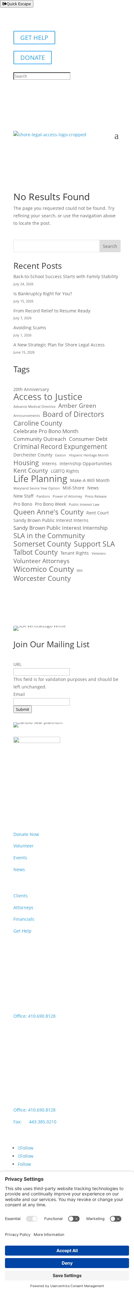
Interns (49, 463)
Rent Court (97, 513)
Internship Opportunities (86, 463)
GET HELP (34, 37)
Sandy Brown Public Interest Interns (51, 520)
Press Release (96, 496)
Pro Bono (22, 504)
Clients (20, 896)
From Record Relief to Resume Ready (51, 311)
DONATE (32, 57)
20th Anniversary (31, 389)
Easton (60, 455)
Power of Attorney (67, 496)
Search (110, 246)
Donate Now (26, 834)
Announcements (26, 415)
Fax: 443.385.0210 (35, 1122)
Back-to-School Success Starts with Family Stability (66, 276)
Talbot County (35, 552)
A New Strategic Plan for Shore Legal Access (59, 345)
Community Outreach (39, 438)
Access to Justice (47, 397)
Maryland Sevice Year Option (36, 488)
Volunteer (23, 846)
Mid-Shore (73, 488)
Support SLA (94, 544)
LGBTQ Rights (65, 471)
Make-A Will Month (90, 480)
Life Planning (40, 478)
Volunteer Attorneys (41, 561)
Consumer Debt (88, 438)
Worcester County (42, 578)
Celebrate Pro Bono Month (45, 431)
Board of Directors (73, 414)
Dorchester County (32, 455)
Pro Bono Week (50, 504)
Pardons (43, 496)
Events (20, 858)
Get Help (22, 931)
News (93, 488)
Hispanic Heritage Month (89, 455)
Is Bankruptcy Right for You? (42, 294)
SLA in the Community (49, 535)
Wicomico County (43, 569)
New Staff (23, 496)
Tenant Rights (74, 553)
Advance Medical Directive (34, 406)
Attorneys (23, 907)
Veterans (99, 553)
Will (80, 570)
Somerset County (42, 544)
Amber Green (77, 406)
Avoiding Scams (29, 327)
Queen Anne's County (48, 512)
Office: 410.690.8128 (34, 1016)
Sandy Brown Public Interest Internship (60, 527)
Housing (26, 463)
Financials (23, 919)
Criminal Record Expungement (60, 447)
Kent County (30, 471)
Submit (22, 709)
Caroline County (37, 423)
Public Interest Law (84, 504)
